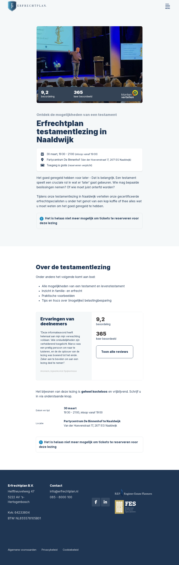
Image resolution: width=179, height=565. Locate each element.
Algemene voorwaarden (22, 549)
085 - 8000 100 (61, 497)
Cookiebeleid (70, 549)
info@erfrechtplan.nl (64, 491)
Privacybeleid (50, 549)
